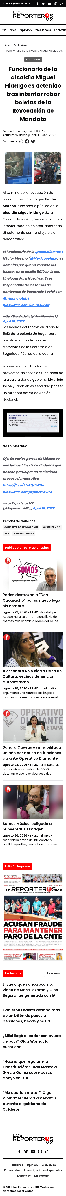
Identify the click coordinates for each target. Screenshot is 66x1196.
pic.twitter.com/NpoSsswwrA (27, 492)
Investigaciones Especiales (43, 1170)
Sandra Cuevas (24, 533)
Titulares (9, 30)
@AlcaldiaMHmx (49, 251)
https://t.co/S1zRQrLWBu (23, 485)
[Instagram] (40, 1151)
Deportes (24, 1176)
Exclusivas (43, 30)
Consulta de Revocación (21, 527)
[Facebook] (19, 1151)
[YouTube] (33, 1151)
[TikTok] (46, 1151)
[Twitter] (26, 1151)
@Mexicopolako (43, 258)
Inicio (6, 45)
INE (7, 533)
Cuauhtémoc (51, 527)
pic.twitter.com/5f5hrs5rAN (26, 305)
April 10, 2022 (13, 321)
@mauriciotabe (16, 298)
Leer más (53, 973)
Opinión (25, 30)
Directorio (41, 1176)
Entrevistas (12, 1170)
